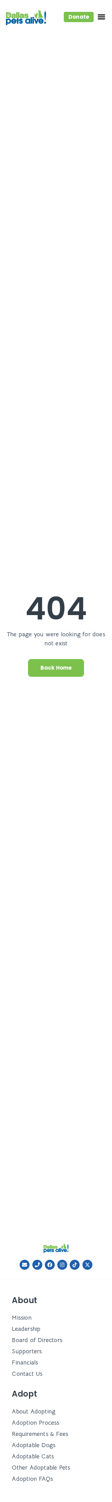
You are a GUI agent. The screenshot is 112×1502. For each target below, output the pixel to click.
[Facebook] (50, 1265)
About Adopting (33, 1411)
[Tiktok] (75, 1265)
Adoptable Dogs (33, 1445)
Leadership (26, 1329)
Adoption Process (35, 1423)
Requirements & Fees (40, 1434)
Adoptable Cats (33, 1456)
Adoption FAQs (32, 1479)
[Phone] (37, 1265)
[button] (79, 17)
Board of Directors (37, 1340)
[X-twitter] (87, 1265)
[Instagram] (62, 1265)
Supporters (27, 1351)
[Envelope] (25, 1265)
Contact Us (27, 1374)
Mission (21, 1317)
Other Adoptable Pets (41, 1467)
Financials (25, 1362)
